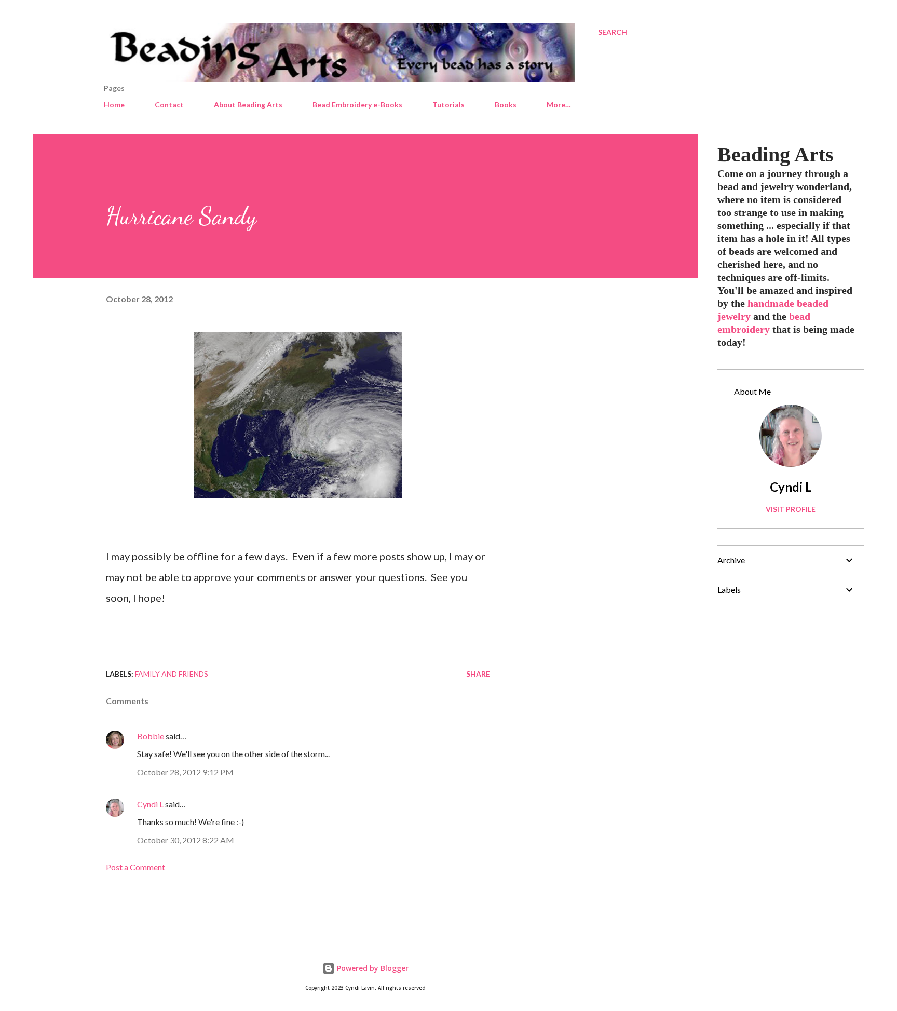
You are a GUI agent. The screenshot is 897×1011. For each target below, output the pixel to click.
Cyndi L (150, 804)
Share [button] (478, 673)
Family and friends (171, 673)
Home (114, 104)
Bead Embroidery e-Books (357, 104)
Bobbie (150, 736)
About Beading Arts (248, 104)
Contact (169, 104)
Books (506, 104)
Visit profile (791, 509)
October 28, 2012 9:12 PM (185, 772)
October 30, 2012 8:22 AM (185, 840)
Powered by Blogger (372, 968)
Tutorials (448, 104)
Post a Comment (135, 867)
